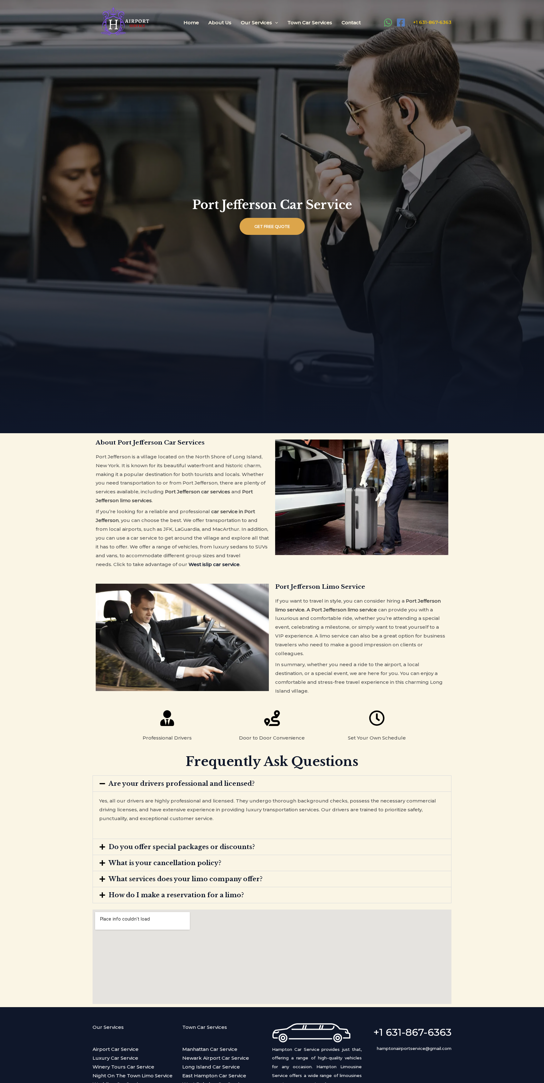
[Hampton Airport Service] (124, 22)
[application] (275, 22)
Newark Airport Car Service (215, 1058)
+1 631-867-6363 (431, 22)
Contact (351, 23)
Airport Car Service (116, 1049)
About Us (219, 23)
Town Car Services (309, 23)
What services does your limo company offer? (186, 879)
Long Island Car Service (211, 1067)
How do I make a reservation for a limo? (176, 895)
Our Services (256, 23)
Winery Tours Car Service (123, 1067)
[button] (272, 783)
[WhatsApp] (388, 22)
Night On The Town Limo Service (133, 1076)
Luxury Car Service (115, 1058)
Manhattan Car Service (209, 1049)
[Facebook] (400, 22)
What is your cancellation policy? (165, 863)
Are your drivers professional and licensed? (182, 783)
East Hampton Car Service (214, 1076)
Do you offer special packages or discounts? (182, 847)
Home (191, 23)
